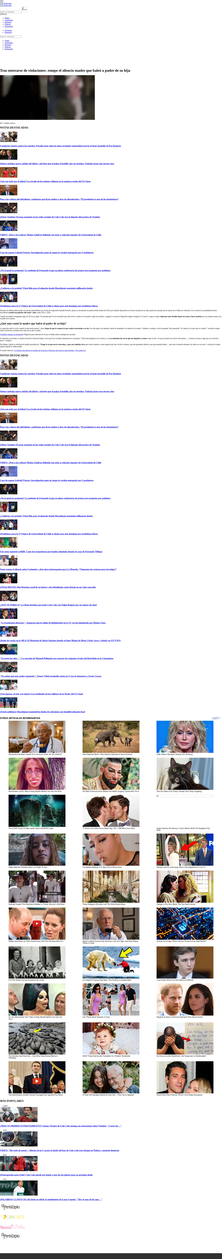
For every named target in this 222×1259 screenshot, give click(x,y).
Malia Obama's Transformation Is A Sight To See (28, 867)
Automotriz (9, 20)
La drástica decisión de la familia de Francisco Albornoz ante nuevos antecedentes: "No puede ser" (50, 350)
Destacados (9, 26)
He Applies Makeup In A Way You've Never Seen (102, 867)
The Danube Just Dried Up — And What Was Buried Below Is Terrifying (33, 1057)
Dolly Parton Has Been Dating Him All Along (175, 754)
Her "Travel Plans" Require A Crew (96, 1017)
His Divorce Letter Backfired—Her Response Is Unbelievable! (181, 1056)
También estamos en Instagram (12, 334)
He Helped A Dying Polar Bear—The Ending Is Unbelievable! (107, 980)
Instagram (8, 32)
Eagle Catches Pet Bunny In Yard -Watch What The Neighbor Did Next (183, 829)
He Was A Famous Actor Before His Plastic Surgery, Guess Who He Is (111, 791)
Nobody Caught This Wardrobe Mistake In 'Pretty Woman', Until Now (36, 904)
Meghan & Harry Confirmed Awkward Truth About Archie (180, 1017)
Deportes (8, 22)
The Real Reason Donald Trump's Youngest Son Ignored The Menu (36, 1095)
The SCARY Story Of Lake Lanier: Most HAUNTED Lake (31, 828)
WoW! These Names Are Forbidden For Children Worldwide (106, 1056)
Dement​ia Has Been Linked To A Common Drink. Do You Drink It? (35, 754)
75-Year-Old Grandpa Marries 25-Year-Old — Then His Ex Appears (108, 1095)
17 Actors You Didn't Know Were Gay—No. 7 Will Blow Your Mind (109, 828)
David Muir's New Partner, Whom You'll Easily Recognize (179, 1095)
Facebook (8, 30)
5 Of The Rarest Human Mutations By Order (26, 980)
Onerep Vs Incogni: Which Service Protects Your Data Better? (182, 941)
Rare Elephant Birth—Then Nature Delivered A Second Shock (107, 754)
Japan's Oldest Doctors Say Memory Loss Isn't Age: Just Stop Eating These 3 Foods (110, 942)
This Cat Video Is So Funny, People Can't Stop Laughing (179, 791)
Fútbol (7, 18)
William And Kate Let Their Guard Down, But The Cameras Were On (36, 941)
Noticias (8, 24)
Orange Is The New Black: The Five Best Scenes (176, 904)
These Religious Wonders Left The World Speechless (104, 904)
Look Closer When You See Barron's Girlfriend (175, 980)
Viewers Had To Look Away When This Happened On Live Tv (181, 867)
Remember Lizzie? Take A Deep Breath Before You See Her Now (35, 791)
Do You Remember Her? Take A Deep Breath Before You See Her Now (35, 1018)
